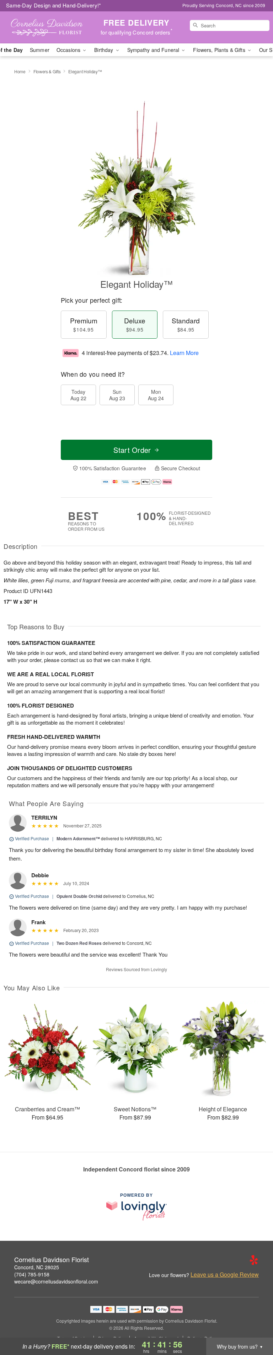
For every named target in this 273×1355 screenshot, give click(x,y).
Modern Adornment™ (78, 838)
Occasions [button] (69, 49)
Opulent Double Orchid (79, 896)
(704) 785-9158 (31, 1274)
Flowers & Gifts (47, 71)
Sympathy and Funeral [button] (154, 49)
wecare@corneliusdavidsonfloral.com (56, 1281)
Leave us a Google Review (225, 1275)
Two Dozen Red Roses (79, 943)
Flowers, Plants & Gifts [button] (219, 49)
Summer (39, 49)
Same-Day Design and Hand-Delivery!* (53, 5)
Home (20, 71)
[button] (254, 1325)
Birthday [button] (104, 49)
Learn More (184, 353)
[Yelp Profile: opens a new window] (254, 1260)
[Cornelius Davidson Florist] (47, 27)
